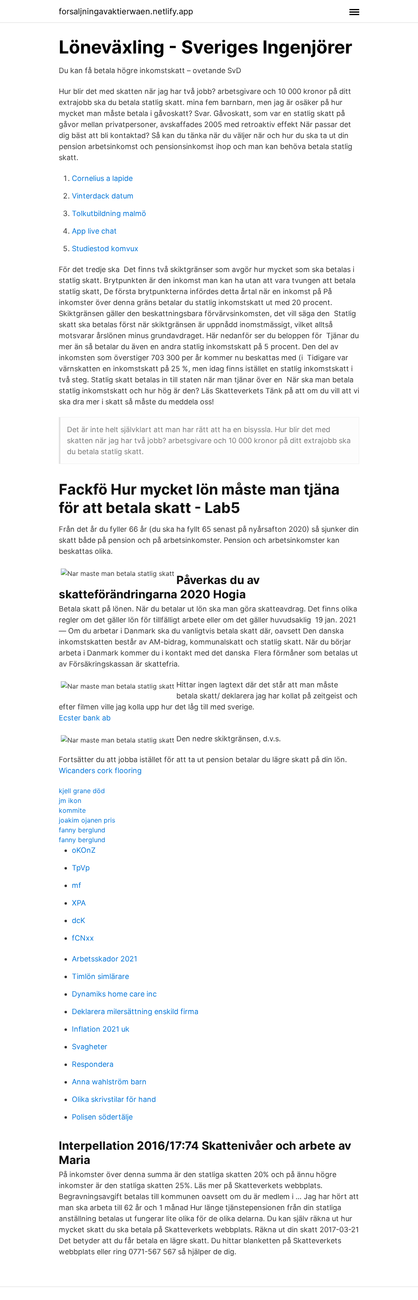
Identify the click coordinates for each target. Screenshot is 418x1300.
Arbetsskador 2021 (104, 958)
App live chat (94, 231)
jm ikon (70, 800)
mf (76, 885)
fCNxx (83, 938)
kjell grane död (82, 791)
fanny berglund (82, 830)
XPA (79, 903)
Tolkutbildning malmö (109, 213)
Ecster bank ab (85, 718)
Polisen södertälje (102, 1117)
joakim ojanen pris (87, 820)
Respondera (92, 1064)
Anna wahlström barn (109, 1081)
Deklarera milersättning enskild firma (135, 1011)
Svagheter (89, 1046)
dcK (78, 920)
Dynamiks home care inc (114, 994)
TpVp (81, 867)
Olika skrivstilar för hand (114, 1099)
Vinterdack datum (102, 196)
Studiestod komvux (105, 248)
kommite (72, 810)
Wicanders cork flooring (100, 770)
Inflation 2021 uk (100, 1029)
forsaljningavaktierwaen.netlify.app (126, 11)
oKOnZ (84, 850)
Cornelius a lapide (102, 178)
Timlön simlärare (100, 976)
